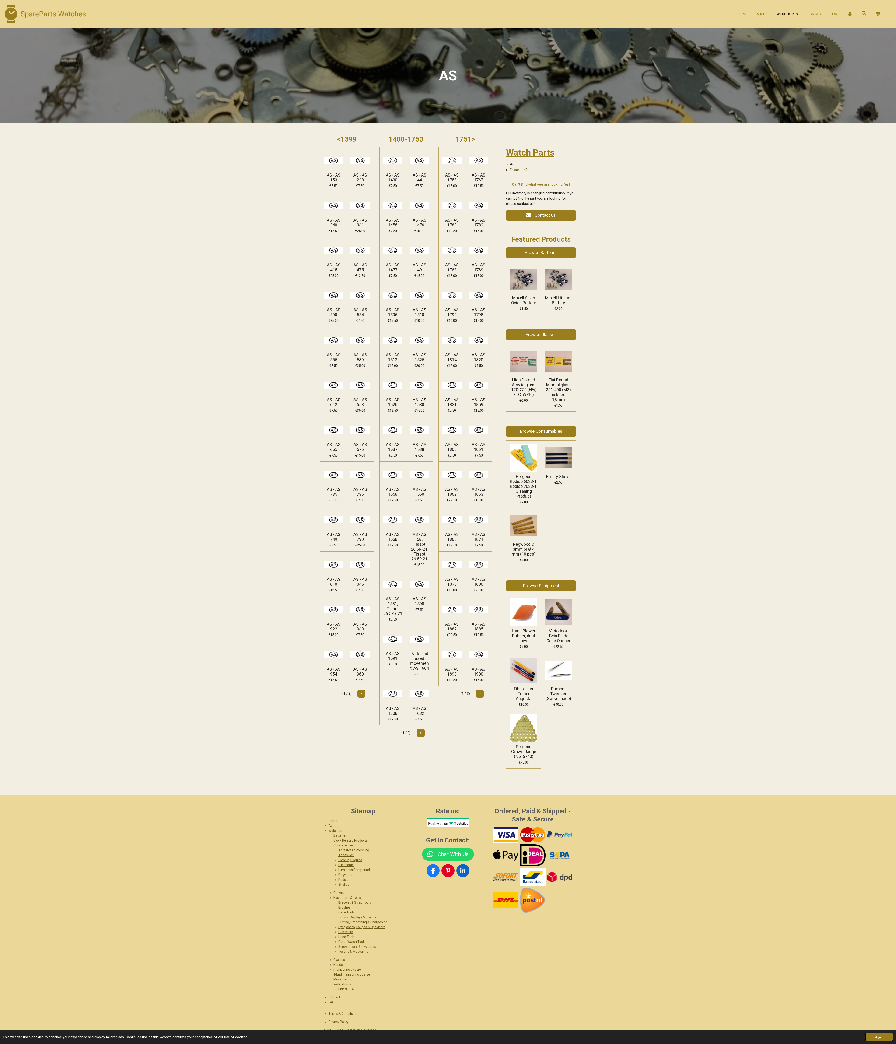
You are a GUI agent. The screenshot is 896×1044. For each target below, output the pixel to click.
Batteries (340, 835)
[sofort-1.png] (505, 877)
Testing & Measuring (353, 951)
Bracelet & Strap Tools (354, 902)
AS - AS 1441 (419, 177)
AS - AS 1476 (419, 222)
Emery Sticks (558, 476)
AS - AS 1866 (452, 537)
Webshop (335, 830)
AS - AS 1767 (478, 177)
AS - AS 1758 (452, 177)
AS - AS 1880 (478, 582)
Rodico (343, 879)
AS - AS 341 (360, 222)
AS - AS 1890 (452, 671)
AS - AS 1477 (392, 267)
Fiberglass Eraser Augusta (523, 693)
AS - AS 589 (360, 357)
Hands (338, 964)
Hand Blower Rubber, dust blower (524, 635)
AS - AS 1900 (478, 671)
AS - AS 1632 (419, 711)
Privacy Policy (339, 1022)
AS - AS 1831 (452, 402)
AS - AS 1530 (419, 402)
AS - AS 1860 (452, 447)
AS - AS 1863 (478, 492)
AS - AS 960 (360, 671)
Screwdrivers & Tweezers (357, 946)
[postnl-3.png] (532, 900)
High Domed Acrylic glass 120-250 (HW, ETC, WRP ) (523, 387)
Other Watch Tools (351, 942)
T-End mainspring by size (351, 974)
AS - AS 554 (360, 312)
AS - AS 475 (360, 267)
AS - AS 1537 (392, 447)
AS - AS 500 (333, 312)
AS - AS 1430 (392, 177)
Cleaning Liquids (350, 860)
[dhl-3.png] (505, 900)
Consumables (343, 845)
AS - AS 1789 (478, 267)
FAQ (332, 1002)
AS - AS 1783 (452, 267)
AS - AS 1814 (452, 357)
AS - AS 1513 (392, 357)
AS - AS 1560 (419, 492)
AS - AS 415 (333, 267)
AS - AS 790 (360, 537)
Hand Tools (346, 937)
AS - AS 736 (360, 492)
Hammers (345, 932)
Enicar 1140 (519, 170)
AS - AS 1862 (452, 492)
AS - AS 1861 (478, 447)
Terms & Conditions (343, 1014)
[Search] (864, 13)
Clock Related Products (350, 840)
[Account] (850, 14)
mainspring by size (347, 969)
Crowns (339, 893)
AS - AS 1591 (392, 656)
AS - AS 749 (333, 537)
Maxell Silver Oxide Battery (523, 300)
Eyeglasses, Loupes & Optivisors (361, 927)
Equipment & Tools (347, 897)
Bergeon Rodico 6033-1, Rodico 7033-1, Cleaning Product (523, 486)
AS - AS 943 (360, 626)
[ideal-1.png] (532, 855)
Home (333, 821)
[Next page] (361, 694)
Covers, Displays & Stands (357, 917)
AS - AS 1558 (392, 492)
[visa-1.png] (505, 834)
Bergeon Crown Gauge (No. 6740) (523, 751)
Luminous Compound (354, 870)
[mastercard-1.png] (532, 834)
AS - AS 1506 (392, 312)
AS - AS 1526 (392, 402)
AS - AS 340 (333, 222)
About (333, 826)
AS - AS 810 (333, 582)
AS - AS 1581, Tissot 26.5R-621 (392, 606)
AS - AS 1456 (392, 222)
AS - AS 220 (360, 177)
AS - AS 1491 (419, 267)
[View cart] (878, 14)
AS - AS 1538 (419, 447)
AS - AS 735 (333, 492)
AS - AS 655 (333, 447)
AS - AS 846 (360, 582)
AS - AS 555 (333, 357)
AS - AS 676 (360, 447)
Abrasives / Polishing (353, 850)
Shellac (343, 884)
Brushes (344, 907)
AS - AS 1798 (478, 312)
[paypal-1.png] (559, 834)
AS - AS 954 (333, 671)
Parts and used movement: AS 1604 (419, 661)
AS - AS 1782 (478, 222)
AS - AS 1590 (419, 601)
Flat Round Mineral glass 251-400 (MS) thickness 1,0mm (558, 389)
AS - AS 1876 (452, 582)
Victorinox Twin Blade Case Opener (558, 635)
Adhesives (346, 855)
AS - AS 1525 (419, 357)
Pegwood (345, 875)
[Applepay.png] (505, 855)
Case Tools (346, 912)
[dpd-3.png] (559, 877)
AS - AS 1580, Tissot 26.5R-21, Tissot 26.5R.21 (419, 546)
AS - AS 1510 (419, 312)
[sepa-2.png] (559, 855)
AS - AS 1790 (452, 312)
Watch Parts (530, 152)
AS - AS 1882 (452, 626)
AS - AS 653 (360, 402)
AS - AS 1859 (478, 402)
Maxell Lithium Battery (558, 300)
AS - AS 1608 (392, 711)
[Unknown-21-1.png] (532, 877)
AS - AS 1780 (452, 222)
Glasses (339, 960)
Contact (334, 997)
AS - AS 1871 (478, 537)
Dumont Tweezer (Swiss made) (558, 693)
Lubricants (346, 865)
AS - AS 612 (333, 402)
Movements (342, 979)
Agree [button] (879, 1037)
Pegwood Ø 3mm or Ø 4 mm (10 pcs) (524, 549)
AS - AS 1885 (478, 626)
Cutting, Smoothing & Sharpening (362, 922)
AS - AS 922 (333, 626)
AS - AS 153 (333, 177)
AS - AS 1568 (392, 537)
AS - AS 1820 (478, 357)
